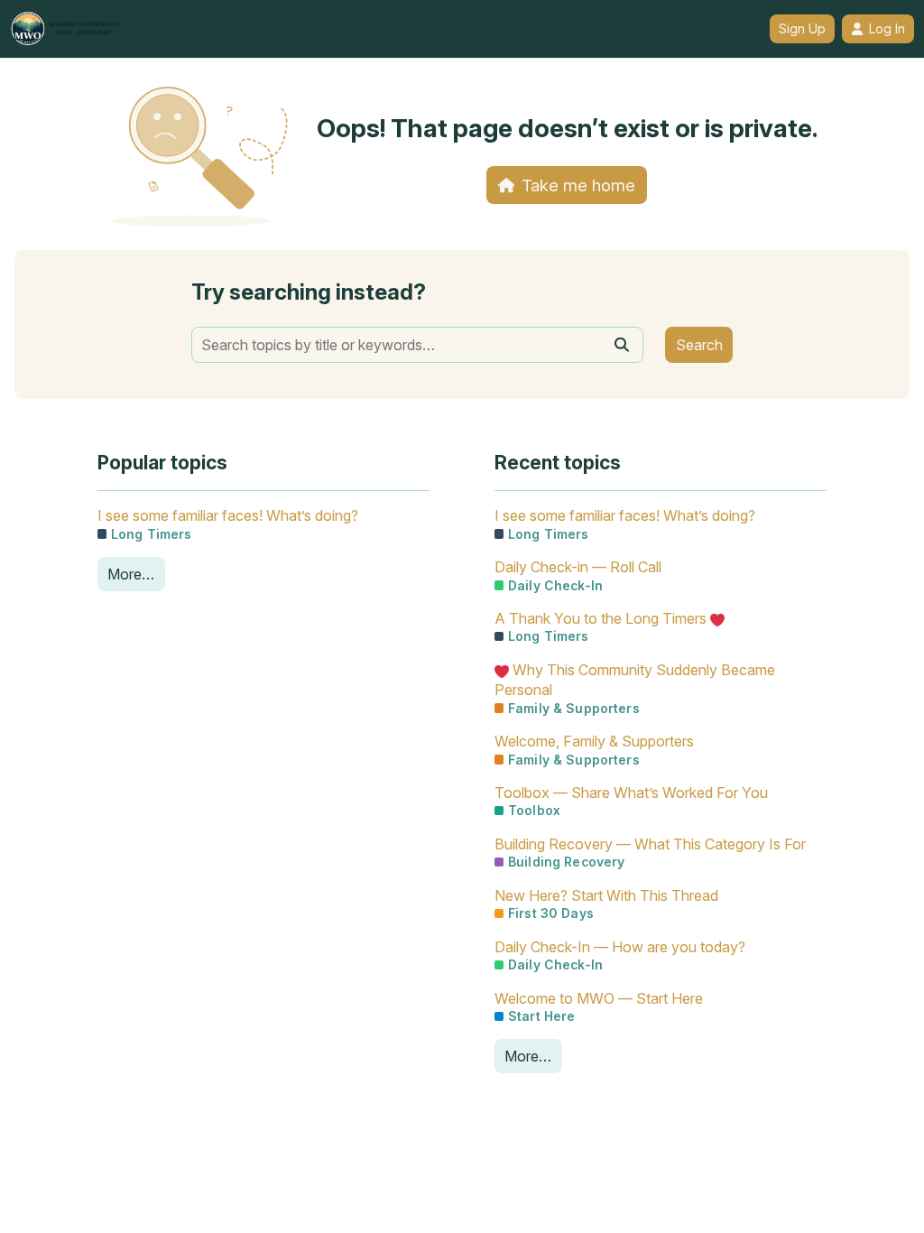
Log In (887, 29)
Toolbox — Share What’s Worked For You (631, 792)
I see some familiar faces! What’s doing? (227, 515)
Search (699, 345)
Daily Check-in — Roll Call (577, 567)
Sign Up (802, 29)
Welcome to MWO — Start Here (598, 998)
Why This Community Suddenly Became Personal (634, 680)
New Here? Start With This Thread (606, 895)
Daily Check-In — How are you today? (619, 947)
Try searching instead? (308, 292)
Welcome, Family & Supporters (594, 741)
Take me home (578, 185)
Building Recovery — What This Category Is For (650, 844)
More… (130, 574)
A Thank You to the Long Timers (602, 618)
